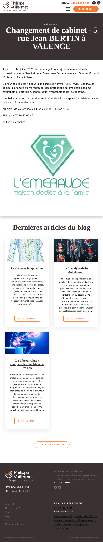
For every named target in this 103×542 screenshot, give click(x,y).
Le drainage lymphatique (27, 268)
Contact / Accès (14, 524)
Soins (8, 512)
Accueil (9, 504)
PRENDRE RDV (86, 9)
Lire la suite (27, 318)
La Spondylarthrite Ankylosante (76, 270)
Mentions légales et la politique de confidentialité (83, 537)
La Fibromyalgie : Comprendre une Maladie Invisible (27, 364)
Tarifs (8, 520)
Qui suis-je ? (12, 508)
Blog (7, 516)
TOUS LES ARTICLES (51, 444)
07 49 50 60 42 (81, 3)
